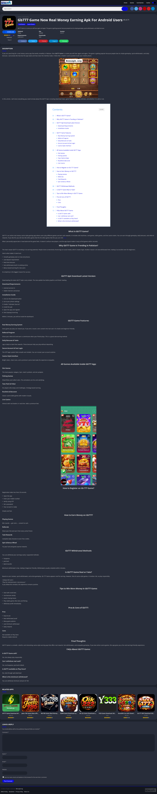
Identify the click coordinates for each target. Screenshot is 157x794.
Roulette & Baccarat (64, 161)
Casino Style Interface (64, 146)
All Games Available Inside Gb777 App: (69, 150)
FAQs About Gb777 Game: (65, 210)
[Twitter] (136, 8)
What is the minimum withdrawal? (68, 221)
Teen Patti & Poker (63, 158)
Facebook (23, 41)
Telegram (54, 41)
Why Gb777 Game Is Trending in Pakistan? (70, 119)
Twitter (33, 41)
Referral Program (63, 138)
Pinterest (44, 41)
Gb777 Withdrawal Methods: (66, 186)
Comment (5, 732)
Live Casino (61, 163)
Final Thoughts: (61, 207)
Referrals (61, 177)
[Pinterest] (149, 8)
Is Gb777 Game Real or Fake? (66, 190)
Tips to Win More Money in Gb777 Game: (70, 193)
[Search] (125, 9)
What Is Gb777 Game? (64, 116)
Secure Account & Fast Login (66, 143)
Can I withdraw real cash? (66, 216)
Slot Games (61, 153)
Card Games (140, 3)
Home (125, 3)
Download (10, 32)
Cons (59, 202)
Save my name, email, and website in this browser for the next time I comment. (25, 777)
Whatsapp (64, 41)
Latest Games (31, 24)
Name (4, 754)
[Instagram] (140, 8)
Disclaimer (11, 791)
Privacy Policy (19, 791)
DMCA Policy (4, 791)
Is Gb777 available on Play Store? (68, 218)
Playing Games (62, 174)
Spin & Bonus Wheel (64, 182)
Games (132, 3)
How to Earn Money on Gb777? (66, 171)
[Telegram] (153, 8)
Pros (59, 200)
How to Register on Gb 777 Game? (67, 167)
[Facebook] (132, 8)
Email (4, 761)
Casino (148, 3)
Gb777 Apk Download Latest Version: (68, 123)
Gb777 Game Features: (64, 133)
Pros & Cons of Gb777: (64, 197)
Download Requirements (65, 126)
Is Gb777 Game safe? (64, 213)
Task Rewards (62, 179)
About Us (26, 791)
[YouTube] (144, 8)
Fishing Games (62, 156)
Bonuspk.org (19, 789)
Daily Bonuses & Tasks (65, 141)
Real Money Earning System (66, 136)
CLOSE (101, 109)
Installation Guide (63, 128)
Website (4, 769)
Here (64, 238)
